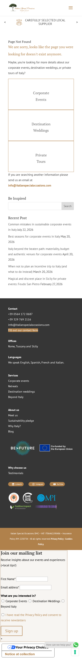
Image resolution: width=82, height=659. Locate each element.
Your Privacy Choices (32, 647)
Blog (11, 431)
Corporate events (18, 381)
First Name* (8, 579)
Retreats (13, 386)
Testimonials (15, 473)
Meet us (13, 415)
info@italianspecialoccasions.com (29, 185)
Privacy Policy (57, 538)
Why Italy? (14, 426)
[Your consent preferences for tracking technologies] (75, 652)
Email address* (10, 587)
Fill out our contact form (23, 330)
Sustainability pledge (21, 420)
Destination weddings (21, 391)
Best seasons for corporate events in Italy (34, 236)
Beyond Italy (15, 397)
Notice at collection (20, 654)
